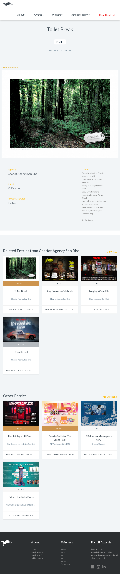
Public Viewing (37, 558)
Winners (56, 14)
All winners (110, 397)
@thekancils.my (79, 14)
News (33, 549)
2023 (63, 552)
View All (112, 252)
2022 (63, 555)
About (21, 14)
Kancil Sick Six (36, 555)
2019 (63, 558)
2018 (63, 561)
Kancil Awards (8, 5)
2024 (63, 549)
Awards (38, 14)
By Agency (65, 564)
